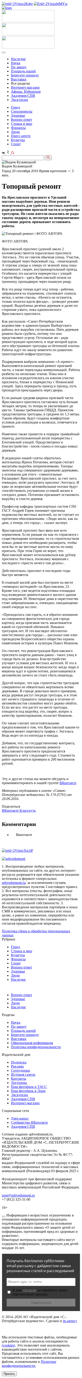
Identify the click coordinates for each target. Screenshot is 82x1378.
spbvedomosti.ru (14, 883)
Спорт (16, 144)
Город (15, 107)
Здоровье (18, 115)
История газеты (23, 1074)
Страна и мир (21, 124)
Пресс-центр (21, 136)
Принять (9, 1374)
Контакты (18, 1079)
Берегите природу (25, 75)
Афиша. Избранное (26, 91)
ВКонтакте (67, 783)
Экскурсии (19, 100)
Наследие (18, 59)
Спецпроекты (21, 111)
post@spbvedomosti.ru (18, 1195)
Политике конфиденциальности (29, 1364)
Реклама (17, 1066)
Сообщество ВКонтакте (29, 1122)
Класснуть (28, 810)
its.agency (70, 1321)
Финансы (18, 128)
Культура (18, 140)
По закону (19, 67)
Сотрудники (20, 1070)
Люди (15, 132)
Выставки (18, 79)
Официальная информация (32, 1043)
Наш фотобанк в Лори (28, 1091)
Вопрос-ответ (21, 119)
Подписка (18, 1062)
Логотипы (19, 1083)
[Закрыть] (3, 1216)
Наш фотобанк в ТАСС (29, 1087)
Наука (15, 63)
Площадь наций (23, 71)
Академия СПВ (23, 96)
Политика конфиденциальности (36, 1047)
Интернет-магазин (25, 87)
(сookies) (8, 1345)
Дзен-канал (19, 1118)
